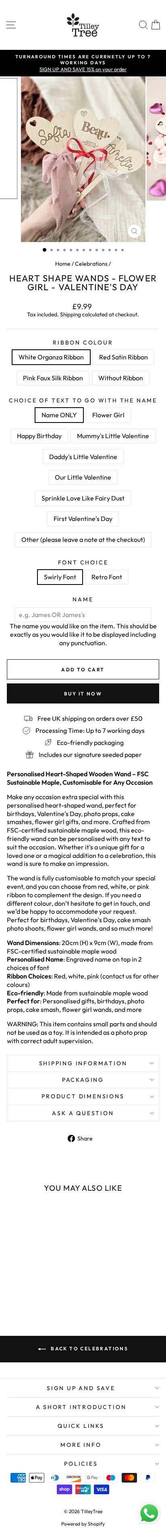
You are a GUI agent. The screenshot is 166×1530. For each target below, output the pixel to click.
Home (63, 263)
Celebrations (91, 263)
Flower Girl (108, 415)
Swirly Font (60, 577)
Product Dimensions (83, 1096)
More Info (80, 1444)
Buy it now (83, 694)
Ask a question (83, 1113)
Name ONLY (59, 415)
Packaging (83, 1079)
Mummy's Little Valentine (113, 436)
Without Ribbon (120, 378)
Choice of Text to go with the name (83, 400)
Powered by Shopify (83, 1524)
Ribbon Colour (83, 342)
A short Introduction (81, 1407)
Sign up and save (81, 1388)
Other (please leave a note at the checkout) (83, 539)
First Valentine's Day (83, 519)
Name (83, 599)
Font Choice (83, 562)
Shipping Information (83, 1063)
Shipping (70, 314)
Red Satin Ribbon (123, 357)
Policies (81, 1463)
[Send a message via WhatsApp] (149, 1513)
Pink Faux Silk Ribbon (53, 378)
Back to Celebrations (88, 1348)
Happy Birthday (39, 436)
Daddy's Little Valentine (83, 457)
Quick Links (81, 1426)
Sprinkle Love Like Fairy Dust (83, 498)
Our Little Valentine (83, 477)
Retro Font (106, 577)
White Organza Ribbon (51, 357)
